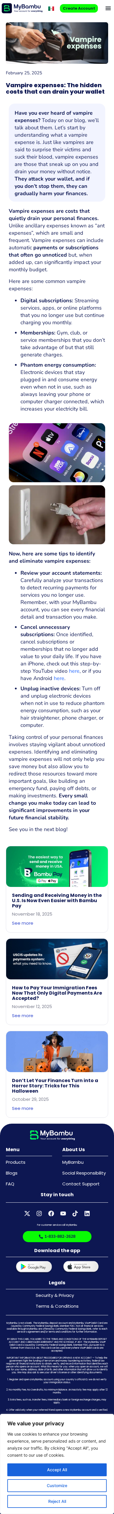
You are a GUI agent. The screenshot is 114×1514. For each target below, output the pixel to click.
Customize (57, 1485)
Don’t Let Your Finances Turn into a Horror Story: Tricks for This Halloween (55, 1085)
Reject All (57, 1501)
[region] (57, 1464)
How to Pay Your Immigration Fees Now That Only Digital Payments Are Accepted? (57, 993)
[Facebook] (51, 1213)
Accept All (57, 1469)
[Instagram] (39, 1213)
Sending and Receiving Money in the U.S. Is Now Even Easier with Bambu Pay (57, 900)
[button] (108, 8)
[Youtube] (63, 1213)
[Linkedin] (87, 1213)
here (74, 670)
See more (22, 923)
